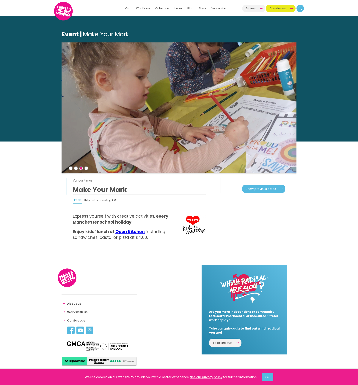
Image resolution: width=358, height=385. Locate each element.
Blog (190, 8)
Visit (128, 8)
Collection (162, 8)
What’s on (143, 8)
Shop (202, 8)
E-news (251, 8)
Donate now (278, 8)
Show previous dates (261, 189)
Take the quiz (222, 343)
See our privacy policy (206, 377)
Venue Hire (218, 8)
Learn (178, 8)
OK (267, 377)
